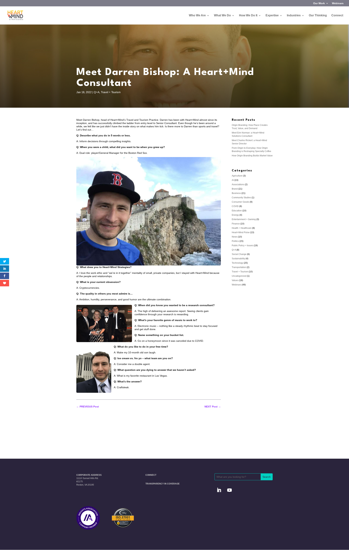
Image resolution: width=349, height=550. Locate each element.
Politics (235, 241)
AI (233, 180)
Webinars (338, 3)
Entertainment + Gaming (244, 219)
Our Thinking (318, 15)
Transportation (239, 267)
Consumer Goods (240, 202)
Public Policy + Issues (242, 245)
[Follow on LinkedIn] (219, 490)
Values (235, 280)
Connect (337, 15)
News (234, 237)
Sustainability (238, 258)
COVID (235, 206)
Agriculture (237, 175)
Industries (294, 15)
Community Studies (241, 197)
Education (237, 210)
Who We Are (197, 15)
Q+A (96, 92)
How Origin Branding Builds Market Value (252, 155)
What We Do (222, 15)
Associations (238, 184)
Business (236, 193)
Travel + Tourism (111, 92)
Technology (237, 263)
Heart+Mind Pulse (241, 232)
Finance (236, 223)
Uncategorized (239, 276)
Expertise (272, 15)
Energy (235, 215)
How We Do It (248, 15)
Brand (235, 189)
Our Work (319, 3)
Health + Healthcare (242, 228)
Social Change (239, 254)
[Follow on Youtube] (229, 490)
